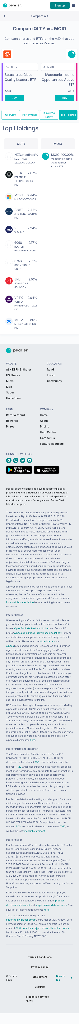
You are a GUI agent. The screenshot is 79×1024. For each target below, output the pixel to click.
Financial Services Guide (20, 602)
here (32, 740)
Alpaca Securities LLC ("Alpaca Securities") (38, 632)
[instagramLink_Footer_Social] (16, 460)
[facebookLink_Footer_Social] (9, 460)
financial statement (34, 831)
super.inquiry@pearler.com (21, 919)
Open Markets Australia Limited (31, 628)
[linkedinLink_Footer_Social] (30, 460)
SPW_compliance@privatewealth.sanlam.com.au (43, 928)
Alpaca (10, 645)
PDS (37, 762)
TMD (18, 766)
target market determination (51, 905)
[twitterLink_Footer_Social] (23, 460)
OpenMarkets (48, 641)
